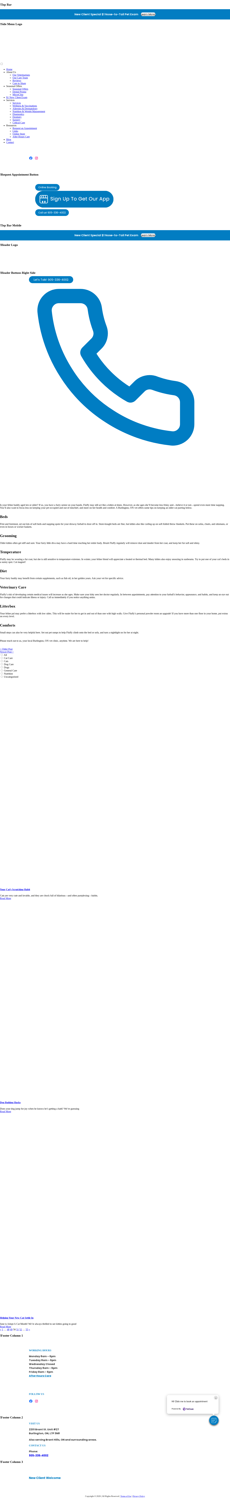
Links (15, 131)
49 (11, 1329)
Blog (8, 139)
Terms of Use (125, 1496)
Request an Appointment (25, 128)
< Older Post (6, 649)
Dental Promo (19, 91)
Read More (5, 898)
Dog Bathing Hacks (10, 1102)
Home (9, 69)
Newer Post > (7, 652)
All (5, 655)
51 (17, 1329)
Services (17, 103)
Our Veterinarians (21, 75)
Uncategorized (11, 676)
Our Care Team (20, 77)
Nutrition (8, 673)
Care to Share (19, 83)
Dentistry (17, 117)
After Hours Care (21, 136)
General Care (10, 670)
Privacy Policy (139, 1496)
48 (8, 1329)
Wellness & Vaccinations (25, 105)
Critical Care (19, 122)
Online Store (19, 134)
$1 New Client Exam (16, 97)
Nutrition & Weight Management (29, 111)
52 (20, 1329)
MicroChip (18, 94)
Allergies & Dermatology (25, 108)
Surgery (16, 120)
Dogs (6, 667)
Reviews (17, 80)
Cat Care (8, 658)
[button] (214, 1420)
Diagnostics (18, 114)
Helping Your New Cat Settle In (16, 1317)
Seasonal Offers (20, 89)
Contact (10, 142)
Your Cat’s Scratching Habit (15, 889)
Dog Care (9, 664)
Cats (6, 661)
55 (27, 1329)
